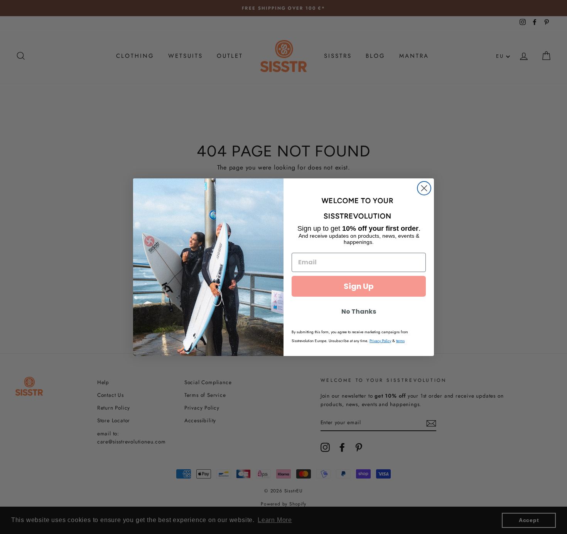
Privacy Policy (380, 341)
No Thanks (358, 311)
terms (400, 341)
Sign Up (359, 286)
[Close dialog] (424, 188)
